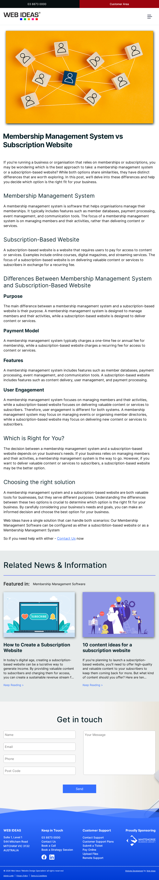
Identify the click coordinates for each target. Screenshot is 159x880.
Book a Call (48, 845)
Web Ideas (151, 871)
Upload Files (90, 853)
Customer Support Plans (98, 841)
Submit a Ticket (93, 845)
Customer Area (119, 4)
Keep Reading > (13, 685)
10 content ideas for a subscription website (107, 647)
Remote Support (93, 857)
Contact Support (93, 837)
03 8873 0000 (37, 4)
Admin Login (8, 876)
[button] (151, 18)
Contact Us (66, 538)
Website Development (134, 871)
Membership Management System (49, 195)
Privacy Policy (22, 876)
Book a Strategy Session (57, 849)
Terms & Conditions (39, 876)
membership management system (125, 167)
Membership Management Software (59, 584)
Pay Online (89, 849)
